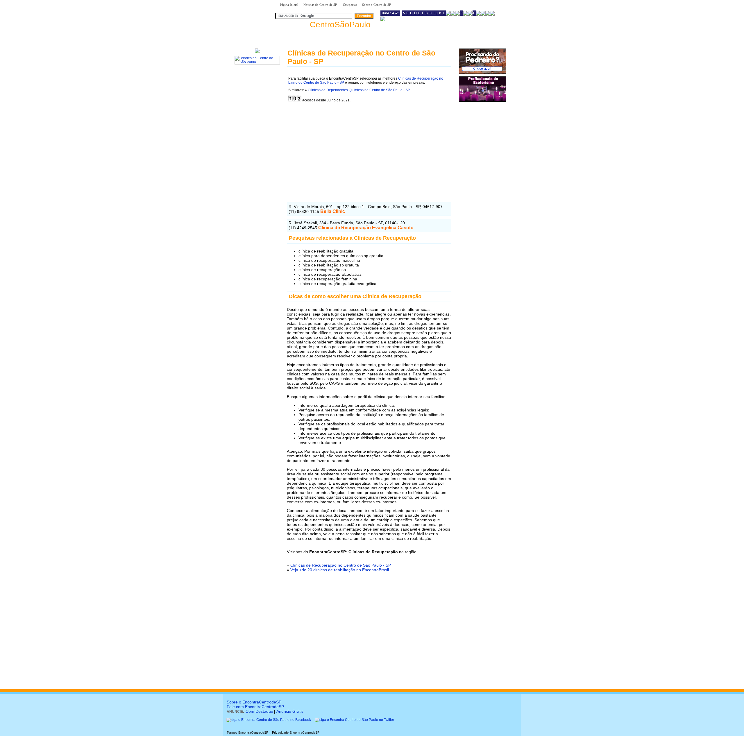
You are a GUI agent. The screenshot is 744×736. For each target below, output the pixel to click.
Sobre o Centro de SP (377, 4)
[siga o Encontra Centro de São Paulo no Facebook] (268, 720)
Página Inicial (289, 4)
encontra (324, 24)
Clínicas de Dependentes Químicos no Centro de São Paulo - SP (359, 90)
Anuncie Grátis (289, 711)
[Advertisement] (369, 148)
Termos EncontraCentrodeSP (247, 732)
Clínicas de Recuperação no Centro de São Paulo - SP (340, 565)
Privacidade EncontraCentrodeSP (295, 732)
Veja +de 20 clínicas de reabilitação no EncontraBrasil (339, 569)
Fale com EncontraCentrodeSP (255, 706)
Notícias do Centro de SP (320, 4)
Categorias (350, 4)
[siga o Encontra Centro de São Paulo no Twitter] (354, 720)
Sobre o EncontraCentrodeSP (254, 702)
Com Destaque (259, 711)
